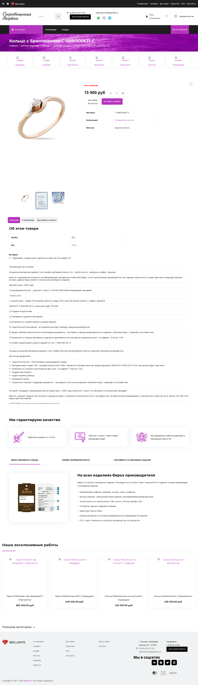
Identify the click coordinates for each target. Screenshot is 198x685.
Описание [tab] (14, 220)
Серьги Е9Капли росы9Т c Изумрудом (74, 596)
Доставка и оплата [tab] (46, 220)
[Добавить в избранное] (191, 84)
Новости (37, 665)
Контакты (191, 3)
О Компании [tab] (28, 220)
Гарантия (175, 3)
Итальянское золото (124, 120)
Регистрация (155, 18)
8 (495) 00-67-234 (77, 12)
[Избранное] (166, 16)
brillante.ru (28, 680)
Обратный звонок (80, 17)
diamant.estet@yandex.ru (107, 12)
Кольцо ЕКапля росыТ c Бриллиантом (173, 596)
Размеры (37, 660)
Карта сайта (104, 641)
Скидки (65, 29)
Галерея (154, 3)
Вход (152, 15)
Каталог (102, 646)
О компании (142, 3)
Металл (36, 655)
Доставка (164, 3)
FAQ (183, 3)
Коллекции (51, 29)
